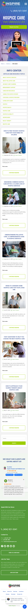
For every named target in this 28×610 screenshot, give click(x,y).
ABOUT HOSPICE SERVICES (9, 77)
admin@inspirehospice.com (10, 541)
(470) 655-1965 (6, 539)
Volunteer (13, 594)
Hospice (5, 104)
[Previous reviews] (2, 487)
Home (4, 591)
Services (15, 591)
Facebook (2, 546)
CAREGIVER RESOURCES (9, 90)
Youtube (14, 546)
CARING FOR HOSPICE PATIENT (10, 94)
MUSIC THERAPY (7, 120)
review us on (18, 474)
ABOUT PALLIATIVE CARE (9, 80)
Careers (7, 594)
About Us (9, 591)
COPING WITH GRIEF (8, 100)
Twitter (5, 546)
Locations (21, 591)
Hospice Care (6, 110)
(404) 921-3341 (20, 11)
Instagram (11, 546)
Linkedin (8, 546)
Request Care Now (14, 27)
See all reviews (9, 474)
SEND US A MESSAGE (14, 552)
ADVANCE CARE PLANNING (9, 84)
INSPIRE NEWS (6, 117)
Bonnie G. (10, 480)
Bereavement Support (9, 87)
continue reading (14, 172)
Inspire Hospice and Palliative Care (16, 468)
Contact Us (19, 594)
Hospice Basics (7, 107)
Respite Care (6, 124)
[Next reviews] (25, 487)
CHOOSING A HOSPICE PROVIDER (11, 97)
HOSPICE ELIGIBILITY (8, 114)
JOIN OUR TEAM (14, 572)
